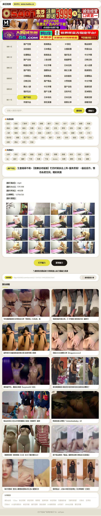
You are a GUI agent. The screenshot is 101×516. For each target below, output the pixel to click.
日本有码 (47, 97)
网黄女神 (68, 102)
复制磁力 (59, 262)
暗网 (16, 133)
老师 (58, 138)
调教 (17, 138)
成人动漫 (88, 65)
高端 (31, 154)
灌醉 (22, 159)
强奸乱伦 (68, 54)
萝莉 (63, 128)
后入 (39, 128)
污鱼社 (81, 500)
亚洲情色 (88, 91)
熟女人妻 (27, 86)
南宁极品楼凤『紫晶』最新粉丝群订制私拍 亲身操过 (71, 455)
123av (15, 500)
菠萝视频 (45, 500)
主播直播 (68, 49)
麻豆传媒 (26, 504)
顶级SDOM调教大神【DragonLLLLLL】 (67, 353)
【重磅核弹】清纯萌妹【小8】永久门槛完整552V (21, 455)
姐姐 (74, 138)
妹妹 (39, 133)
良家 (39, 154)
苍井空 (9, 138)
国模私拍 (47, 70)
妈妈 (16, 124)
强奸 (47, 128)
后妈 (66, 138)
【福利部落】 (72, 500)
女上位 (26, 138)
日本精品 (47, 49)
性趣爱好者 (62, 500)
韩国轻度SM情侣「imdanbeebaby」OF (67, 421)
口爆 (79, 128)
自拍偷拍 (27, 49)
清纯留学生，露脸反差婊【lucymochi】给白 (19, 387)
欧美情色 (88, 70)
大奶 (35, 138)
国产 (87, 128)
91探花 (68, 44)
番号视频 (34, 504)
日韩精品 (27, 76)
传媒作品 (27, 102)
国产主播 (47, 91)
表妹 (8, 128)
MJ (8, 159)
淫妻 (87, 154)
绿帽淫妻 (88, 102)
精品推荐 (88, 44)
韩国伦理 (27, 65)
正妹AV (7, 504)
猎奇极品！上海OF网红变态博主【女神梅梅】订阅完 (71, 489)
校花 (24, 142)
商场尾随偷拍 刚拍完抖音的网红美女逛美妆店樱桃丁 (71, 387)
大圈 (24, 154)
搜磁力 (91, 111)
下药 (30, 159)
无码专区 (68, 91)
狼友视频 (42, 504)
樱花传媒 (78, 504)
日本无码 (68, 65)
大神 (8, 154)
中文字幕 (88, 54)
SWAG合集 (69, 504)
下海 (46, 159)
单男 (71, 154)
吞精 (63, 159)
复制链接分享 (88, 278)
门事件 (24, 124)
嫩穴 (50, 138)
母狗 (71, 128)
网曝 (41, 124)
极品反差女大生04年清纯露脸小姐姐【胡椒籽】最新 (22, 421)
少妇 (88, 133)
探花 (16, 154)
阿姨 (88, 124)
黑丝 (16, 142)
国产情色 (27, 70)
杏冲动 (88, 500)
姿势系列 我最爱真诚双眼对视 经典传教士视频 (20, 353)
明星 (82, 138)
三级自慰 (47, 59)
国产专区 (27, 97)
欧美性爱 (88, 86)
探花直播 (47, 102)
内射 (80, 133)
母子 (65, 124)
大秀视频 (68, 81)
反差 (72, 124)
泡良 (47, 154)
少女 (90, 138)
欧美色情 (88, 97)
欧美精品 (47, 44)
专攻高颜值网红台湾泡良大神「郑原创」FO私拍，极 (22, 319)
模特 (71, 159)
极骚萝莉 (68, 59)
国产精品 (47, 81)
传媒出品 (88, 49)
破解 (72, 133)
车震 (31, 128)
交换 (79, 154)
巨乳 (55, 128)
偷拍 (24, 128)
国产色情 (27, 44)
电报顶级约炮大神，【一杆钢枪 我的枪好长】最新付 (71, 319)
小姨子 (48, 133)
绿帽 (55, 154)
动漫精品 (27, 54)
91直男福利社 (16, 504)
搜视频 (79, 111)
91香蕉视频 (52, 504)
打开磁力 (42, 262)
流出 (42, 138)
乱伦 (8, 124)
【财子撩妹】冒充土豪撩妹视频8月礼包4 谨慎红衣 (21, 489)
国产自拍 (27, 59)
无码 (65, 133)
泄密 (33, 124)
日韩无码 (88, 59)
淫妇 (24, 133)
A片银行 (60, 504)
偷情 (80, 124)
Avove (55, 159)
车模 (38, 159)
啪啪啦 (37, 500)
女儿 (57, 133)
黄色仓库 (8, 500)
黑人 (31, 133)
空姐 (31, 142)
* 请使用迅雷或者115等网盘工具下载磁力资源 (50, 271)
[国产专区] (11, 168)
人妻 (8, 133)
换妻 (16, 128)
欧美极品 (47, 54)
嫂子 (49, 124)
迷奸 (14, 159)
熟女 (57, 124)
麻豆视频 (22, 500)
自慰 (8, 142)
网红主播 (68, 70)
